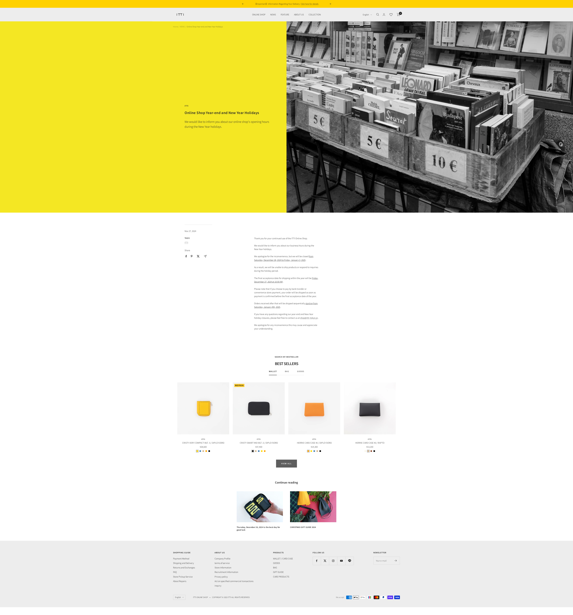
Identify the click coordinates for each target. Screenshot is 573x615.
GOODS (300, 371)
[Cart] (398, 14)
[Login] (384, 14)
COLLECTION (315, 14)
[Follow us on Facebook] (317, 561)
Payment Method (181, 558)
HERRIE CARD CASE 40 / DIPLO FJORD (314, 442)
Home (175, 26)
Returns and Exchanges (184, 567)
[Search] (377, 14)
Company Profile (222, 558)
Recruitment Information (226, 571)
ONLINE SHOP (258, 14)
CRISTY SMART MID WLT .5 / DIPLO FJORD (259, 442)
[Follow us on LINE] (349, 561)
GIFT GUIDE (278, 571)
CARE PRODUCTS (281, 576)
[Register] (395, 561)
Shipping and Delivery (183, 563)
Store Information (223, 567)
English (366, 14)
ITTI (186, 106)
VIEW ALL (286, 463)
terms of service (222, 563)
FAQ (175, 571)
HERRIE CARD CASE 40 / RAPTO (369, 442)
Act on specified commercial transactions (234, 581)
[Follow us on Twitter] (325, 561)
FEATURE (285, 14)
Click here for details (309, 3)
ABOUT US (299, 14)
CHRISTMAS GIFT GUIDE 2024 (303, 527)
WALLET (273, 371)
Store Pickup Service (183, 576)
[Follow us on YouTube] (341, 561)
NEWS (273, 14)
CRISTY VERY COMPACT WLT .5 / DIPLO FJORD (203, 442)
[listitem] (186, 256)
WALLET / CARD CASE (283, 558)
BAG (287, 371)
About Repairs (179, 581)
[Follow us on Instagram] (333, 561)
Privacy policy (221, 576)
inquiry (218, 585)
